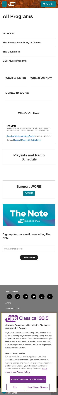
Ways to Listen (15, 77)
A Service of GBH (12, 308)
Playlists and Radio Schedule (29, 157)
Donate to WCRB (17, 92)
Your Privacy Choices (38, 387)
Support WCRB (29, 186)
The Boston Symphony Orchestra (22, 42)
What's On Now (41, 77)
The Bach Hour (11, 51)
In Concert (9, 33)
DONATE (29, 193)
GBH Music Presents (15, 61)
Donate (49, 4)
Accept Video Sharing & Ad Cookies (28, 379)
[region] (29, 352)
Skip (15, 387)
